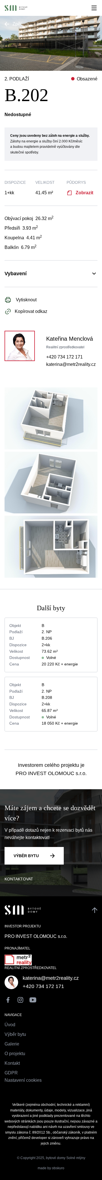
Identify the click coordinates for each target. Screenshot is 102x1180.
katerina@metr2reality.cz (71, 364)
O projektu (15, 1053)
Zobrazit (84, 192)
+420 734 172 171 (64, 357)
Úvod (10, 1024)
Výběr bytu (26, 855)
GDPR (11, 1072)
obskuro (58, 1168)
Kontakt (12, 1063)
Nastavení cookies (23, 1080)
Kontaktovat (19, 879)
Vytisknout (26, 299)
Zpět (17, 24)
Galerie (12, 1044)
